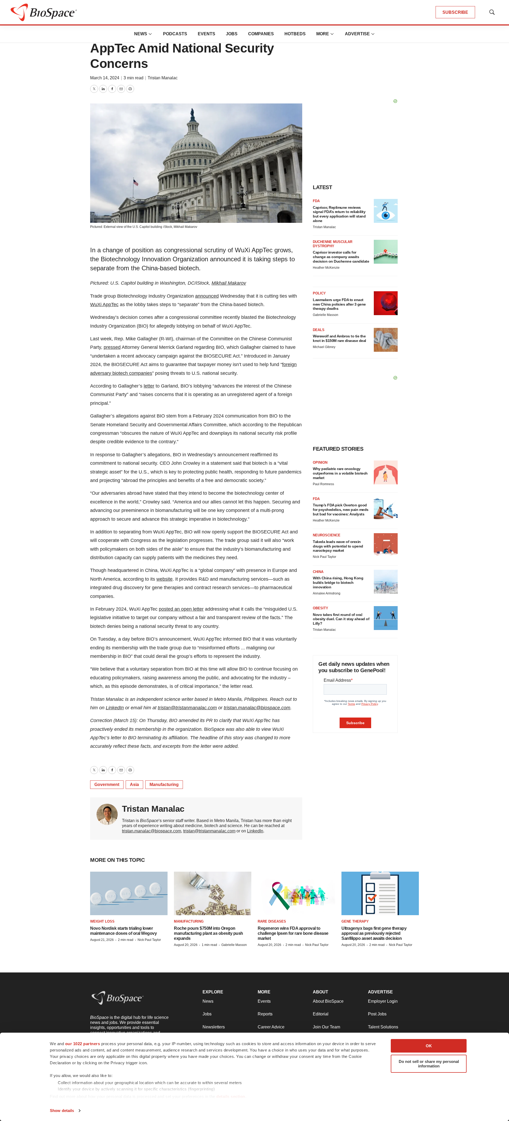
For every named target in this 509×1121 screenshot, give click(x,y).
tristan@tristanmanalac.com (187, 707)
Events (206, 34)
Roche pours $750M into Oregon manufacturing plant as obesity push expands (208, 933)
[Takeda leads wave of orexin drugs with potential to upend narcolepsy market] (386, 545)
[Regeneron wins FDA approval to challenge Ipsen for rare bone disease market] (296, 893)
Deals (318, 330)
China (318, 572)
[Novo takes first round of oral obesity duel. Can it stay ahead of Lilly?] (386, 618)
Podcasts (175, 34)
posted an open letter (181, 609)
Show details (62, 1110)
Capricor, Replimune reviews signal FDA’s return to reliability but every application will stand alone (339, 214)
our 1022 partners (82, 1043)
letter (149, 386)
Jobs (232, 34)
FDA (316, 201)
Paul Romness (323, 484)
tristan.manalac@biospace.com (257, 707)
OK (429, 1046)
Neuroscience (326, 535)
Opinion (320, 462)
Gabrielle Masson (325, 315)
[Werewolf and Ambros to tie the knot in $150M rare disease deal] (386, 340)
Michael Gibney (324, 347)
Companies (261, 34)
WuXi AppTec (104, 304)
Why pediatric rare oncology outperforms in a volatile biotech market (340, 473)
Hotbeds (295, 34)
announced (207, 296)
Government (106, 784)
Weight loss (102, 921)
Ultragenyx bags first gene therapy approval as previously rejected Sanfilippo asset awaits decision (373, 933)
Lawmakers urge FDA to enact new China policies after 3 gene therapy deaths (339, 304)
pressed (112, 347)
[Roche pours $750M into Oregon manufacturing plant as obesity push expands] (212, 893)
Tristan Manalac (163, 78)
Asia (134, 784)
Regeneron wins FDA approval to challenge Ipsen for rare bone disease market (293, 933)
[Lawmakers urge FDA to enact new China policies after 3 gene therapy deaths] (386, 303)
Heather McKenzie (326, 268)
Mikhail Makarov (185, 227)
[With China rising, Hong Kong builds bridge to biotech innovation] (386, 582)
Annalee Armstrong (326, 593)
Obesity (320, 608)
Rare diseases (272, 921)
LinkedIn (115, 707)
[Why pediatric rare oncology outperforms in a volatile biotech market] (386, 472)
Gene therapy (355, 921)
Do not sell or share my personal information (429, 1063)
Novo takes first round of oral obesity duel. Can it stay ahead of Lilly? (341, 619)
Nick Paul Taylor (324, 557)
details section (230, 1096)
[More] (150, 34)
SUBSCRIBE (455, 12)
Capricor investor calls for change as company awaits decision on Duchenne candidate (341, 256)
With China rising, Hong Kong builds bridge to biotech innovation (338, 582)
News (140, 34)
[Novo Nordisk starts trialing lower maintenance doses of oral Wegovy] (129, 893)
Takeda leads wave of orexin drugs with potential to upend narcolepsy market (338, 546)
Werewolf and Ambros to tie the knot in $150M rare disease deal (339, 338)
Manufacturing (164, 784)
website (164, 579)
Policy (319, 293)
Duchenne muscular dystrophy (332, 244)
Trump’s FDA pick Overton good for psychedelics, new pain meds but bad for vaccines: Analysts (340, 509)
